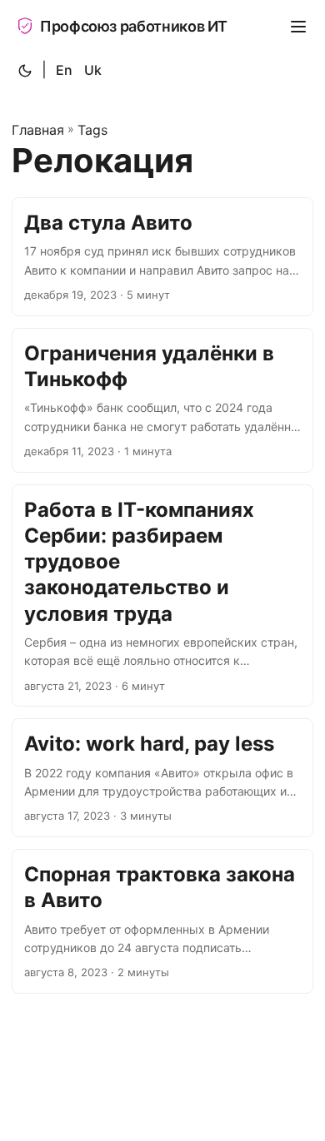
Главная (38, 130)
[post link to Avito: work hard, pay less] (162, 777)
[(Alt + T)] (25, 70)
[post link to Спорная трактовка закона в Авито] (162, 921)
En (64, 70)
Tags (93, 130)
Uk (93, 70)
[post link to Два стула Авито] (162, 256)
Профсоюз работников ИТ (134, 26)
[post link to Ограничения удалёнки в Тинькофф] (162, 400)
